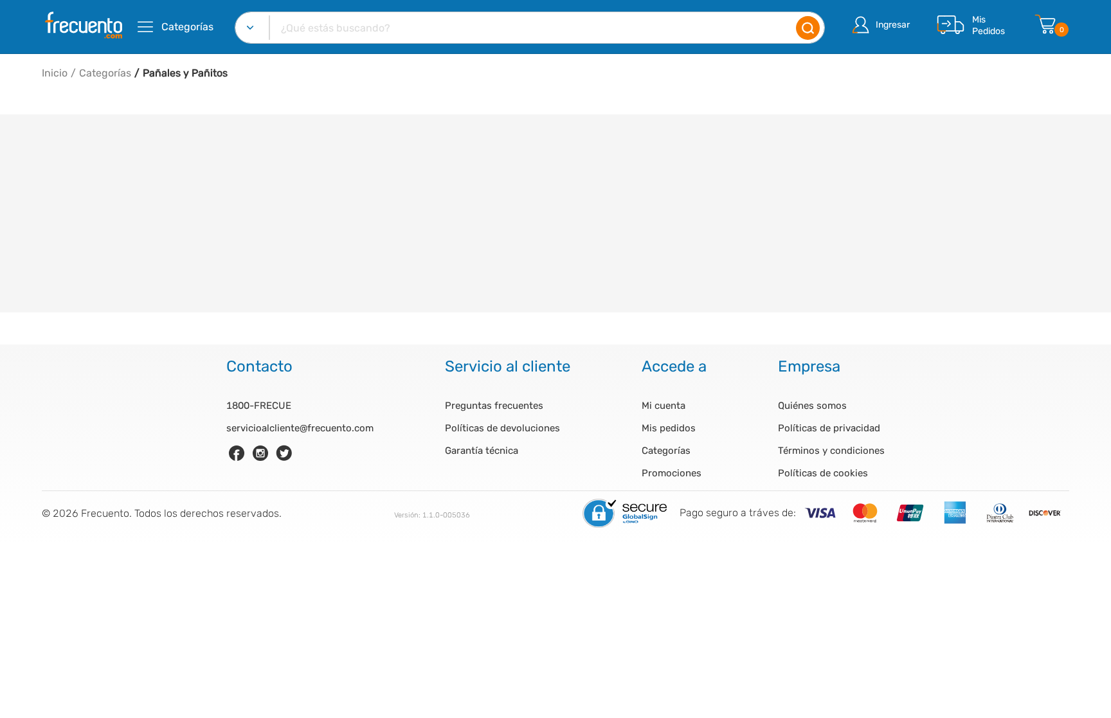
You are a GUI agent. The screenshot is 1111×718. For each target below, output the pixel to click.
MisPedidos (988, 25)
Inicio (55, 73)
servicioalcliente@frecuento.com (300, 428)
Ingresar (893, 24)
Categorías (105, 73)
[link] (236, 453)
